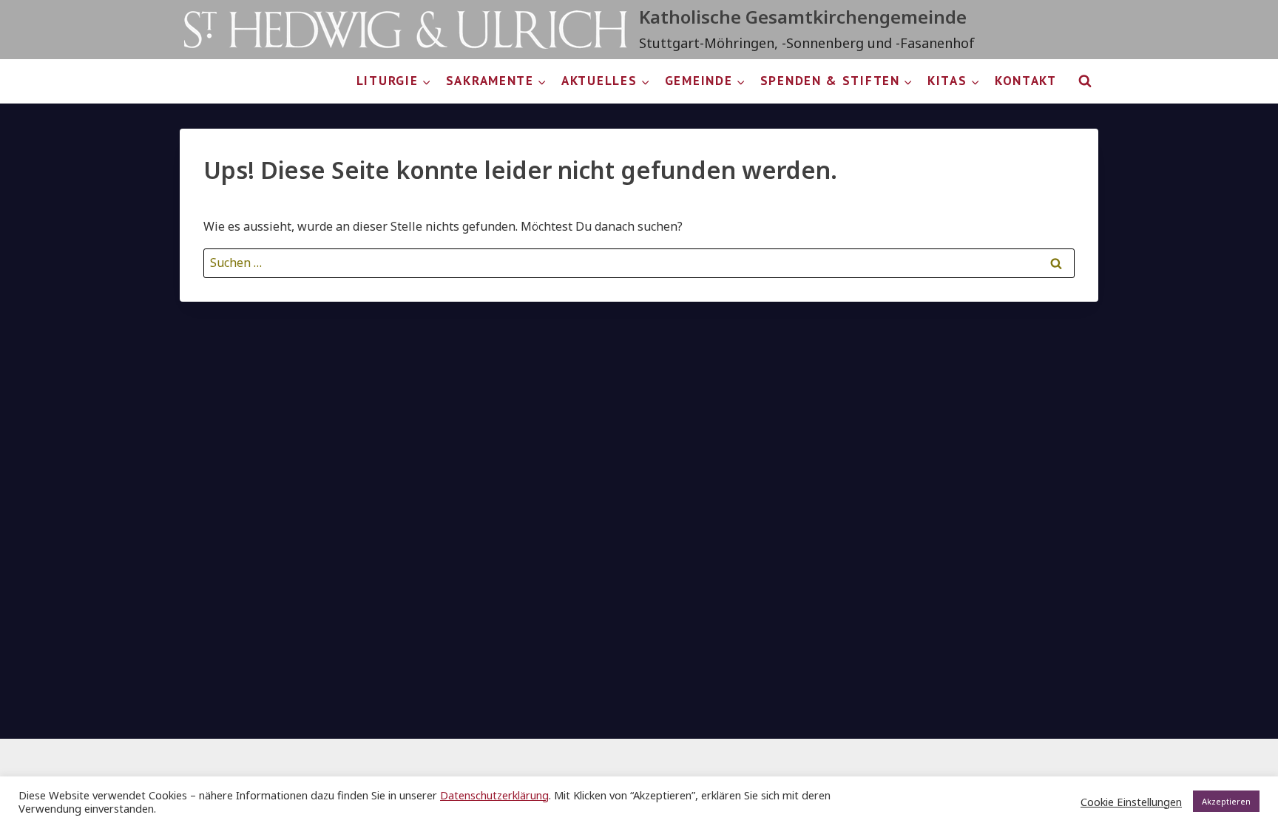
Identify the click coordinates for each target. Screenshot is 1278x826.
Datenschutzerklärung (494, 795)
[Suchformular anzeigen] (1085, 81)
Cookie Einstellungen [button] (1131, 801)
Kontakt (1026, 80)
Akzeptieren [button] (1226, 801)
